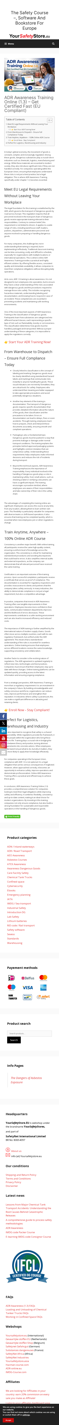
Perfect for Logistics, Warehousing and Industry (27, 143)
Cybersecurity (15, 886)
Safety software (16, 929)
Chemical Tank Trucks (19, 877)
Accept (8, 1420)
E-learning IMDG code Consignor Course (28, 1236)
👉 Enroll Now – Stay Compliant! (23, 140)
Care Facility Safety (18, 873)
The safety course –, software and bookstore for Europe (29, 20)
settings (26, 1415)
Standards (13, 938)
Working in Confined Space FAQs (24, 1316)
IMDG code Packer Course (20, 1232)
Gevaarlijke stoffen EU (18, 1339)
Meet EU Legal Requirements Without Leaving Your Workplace (28, 125)
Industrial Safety (16, 908)
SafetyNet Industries (17, 1357)
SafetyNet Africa (15, 1353)
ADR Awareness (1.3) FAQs (20, 1305)
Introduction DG (16, 912)
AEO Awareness (16, 855)
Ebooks (11, 890)
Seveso (11, 934)
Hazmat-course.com (17, 1364)
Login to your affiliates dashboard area (28, 1403)
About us (16, 1151)
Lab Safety (13, 916)
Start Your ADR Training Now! (30, 342)
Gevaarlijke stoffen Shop (20, 1342)
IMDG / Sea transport (19, 903)
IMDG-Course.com (16, 1372)
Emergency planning (19, 894)
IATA (10, 899)
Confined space (15, 881)
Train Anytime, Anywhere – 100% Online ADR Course (29, 137)
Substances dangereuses (20, 1350)
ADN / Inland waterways (20, 846)
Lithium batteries (17, 921)
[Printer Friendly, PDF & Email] (12, 816)
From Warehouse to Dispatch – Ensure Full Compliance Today (25, 133)
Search (14, 1040)
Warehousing (14, 943)
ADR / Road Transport (19, 851)
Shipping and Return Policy (21, 1174)
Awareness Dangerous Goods (23, 868)
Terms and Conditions (18, 1178)
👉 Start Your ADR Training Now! (23, 130)
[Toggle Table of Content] (48, 120)
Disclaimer (12, 1186)
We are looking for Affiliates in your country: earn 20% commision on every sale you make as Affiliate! (27, 1394)
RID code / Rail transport (21, 925)
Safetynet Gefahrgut (17, 1346)
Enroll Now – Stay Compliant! (29, 710)
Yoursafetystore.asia (17, 1361)
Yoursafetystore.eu (17, 1335)
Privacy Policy (13, 1182)
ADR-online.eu (14, 1368)
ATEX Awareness (16, 864)
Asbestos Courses (17, 859)
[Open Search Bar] (53, 43)
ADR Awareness (14, 1228)
